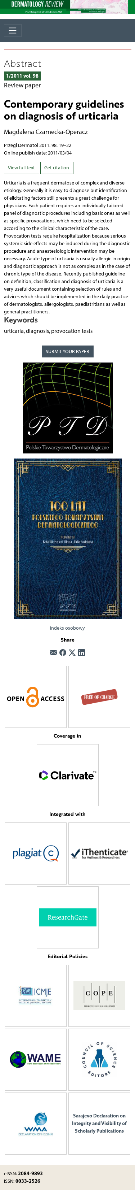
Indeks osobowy (67, 628)
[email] (53, 653)
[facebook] (62, 653)
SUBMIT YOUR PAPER (67, 351)
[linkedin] (81, 653)
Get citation (56, 168)
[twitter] (72, 653)
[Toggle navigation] (13, 30)
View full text (21, 168)
